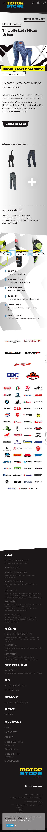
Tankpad (26, 609)
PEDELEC (7, 637)
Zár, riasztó (9, 606)
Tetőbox (10, 709)
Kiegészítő (8, 586)
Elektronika (26, 593)
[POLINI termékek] (7, 464)
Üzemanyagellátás (11, 597)
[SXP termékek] (38, 478)
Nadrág (13, 584)
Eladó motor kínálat (16, 560)
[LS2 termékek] (28, 438)
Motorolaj (8, 618)
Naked (14, 563)
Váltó (6, 650)
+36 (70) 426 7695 (35, 794)
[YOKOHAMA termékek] (23, 491)
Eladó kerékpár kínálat (18, 633)
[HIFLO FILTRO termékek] (28, 431)
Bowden (18, 593)
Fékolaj (16, 618)
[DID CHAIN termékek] (18, 411)
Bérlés (9, 714)
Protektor (31, 584)
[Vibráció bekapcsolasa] (43, 2)
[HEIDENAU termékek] (7, 431)
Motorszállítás (14, 742)
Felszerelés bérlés (16, 702)
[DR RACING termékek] (7, 418)
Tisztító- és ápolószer (12, 622)
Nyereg (26, 648)
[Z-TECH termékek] (33, 491)
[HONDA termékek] (7, 438)
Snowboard (11, 697)
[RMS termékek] (7, 471)
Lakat (26, 659)
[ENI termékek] (38, 418)
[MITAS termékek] (38, 444)
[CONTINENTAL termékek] (38, 404)
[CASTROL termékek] (28, 404)
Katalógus (10, 670)
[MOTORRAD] (33, 346)
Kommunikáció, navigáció (14, 609)
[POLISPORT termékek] (38, 458)
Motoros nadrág (11, 24)
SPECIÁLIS (32, 639)
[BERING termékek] (18, 398)
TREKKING (8, 639)
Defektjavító (17, 604)
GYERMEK (8, 641)
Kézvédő (29, 606)
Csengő (7, 657)
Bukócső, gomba (20, 606)
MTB (12, 637)
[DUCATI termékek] (18, 418)
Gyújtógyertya (20, 595)
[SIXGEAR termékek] (18, 478)
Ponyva (32, 609)
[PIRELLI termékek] (18, 458)
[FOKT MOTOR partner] (13, 358)
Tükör (40, 597)
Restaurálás (9, 757)
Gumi (12, 595)
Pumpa (18, 657)
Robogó (13, 673)
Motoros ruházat (15, 581)
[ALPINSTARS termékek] (38, 391)
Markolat (30, 657)
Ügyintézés (11, 732)
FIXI (24, 637)
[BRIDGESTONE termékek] (18, 404)
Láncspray (23, 618)
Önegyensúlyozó (30, 673)
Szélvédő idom (10, 611)
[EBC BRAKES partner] (13, 381)
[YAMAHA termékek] (12, 491)
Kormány (33, 597)
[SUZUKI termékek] (28, 478)
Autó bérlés (12, 690)
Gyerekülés (19, 659)
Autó (7, 680)
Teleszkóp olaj (10, 620)
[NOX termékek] (28, 451)
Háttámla (19, 611)
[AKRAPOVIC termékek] (28, 391)
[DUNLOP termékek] (28, 418)
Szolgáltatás (13, 722)
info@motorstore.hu (34, 801)
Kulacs (23, 657)
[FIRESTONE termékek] (7, 424)
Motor (8, 555)
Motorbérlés (12, 567)
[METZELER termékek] (18, 444)
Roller (39, 673)
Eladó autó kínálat (16, 685)
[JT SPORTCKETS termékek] (28, 458)
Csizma (7, 584)
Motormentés (9, 745)
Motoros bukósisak (16, 572)
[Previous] (4, 254)
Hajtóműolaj (31, 620)
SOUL (37, 639)
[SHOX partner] (33, 358)
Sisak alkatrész (10, 577)
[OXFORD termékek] (7, 458)
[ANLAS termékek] (7, 398)
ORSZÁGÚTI (18, 637)
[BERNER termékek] (28, 398)
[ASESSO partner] (13, 346)
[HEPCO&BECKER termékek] (18, 431)
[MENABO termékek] (7, 444)
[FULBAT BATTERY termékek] (28, 424)
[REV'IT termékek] (38, 464)
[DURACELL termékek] (28, 411)
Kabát (18, 584)
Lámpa (13, 657)
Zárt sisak (8, 575)
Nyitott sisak (29, 575)
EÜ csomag (36, 604)
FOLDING (25, 639)
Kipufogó (26, 597)
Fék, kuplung (36, 593)
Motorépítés (12, 753)
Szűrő (33, 595)
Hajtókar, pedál (36, 648)
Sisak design (12, 760)
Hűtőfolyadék (21, 620)
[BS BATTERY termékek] (38, 398)
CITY (13, 639)
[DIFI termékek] (38, 411)
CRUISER (18, 639)
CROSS (37, 637)
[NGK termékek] (38, 451)
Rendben (10, 825)
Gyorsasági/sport (23, 563)
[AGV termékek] (18, 391)
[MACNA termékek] (38, 438)
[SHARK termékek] (7, 478)
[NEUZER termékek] (18, 451)
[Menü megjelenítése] (3, 2)
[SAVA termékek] (18, 471)
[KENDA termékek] (18, 438)
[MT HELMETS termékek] (7, 451)
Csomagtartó (9, 659)
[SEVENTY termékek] (28, 471)
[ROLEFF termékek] (18, 464)
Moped (7, 673)
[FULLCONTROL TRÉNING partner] (33, 381)
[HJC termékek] (38, 431)
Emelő (25, 611)
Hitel (8, 727)
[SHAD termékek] (38, 471)
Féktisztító (32, 618)
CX (27, 637)
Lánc (20, 597)
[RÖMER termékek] (28, 464)
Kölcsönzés (11, 748)
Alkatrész (10, 590)
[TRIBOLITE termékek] (7, 484)
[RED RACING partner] (23, 370)
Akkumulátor (9, 593)
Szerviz (9, 737)
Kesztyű (24, 584)
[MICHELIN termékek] (28, 444)
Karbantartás (13, 614)
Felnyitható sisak (19, 575)
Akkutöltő (8, 604)
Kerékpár (10, 628)
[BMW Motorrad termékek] (7, 404)
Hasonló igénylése (15, 124)
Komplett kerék (10, 648)
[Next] (43, 254)
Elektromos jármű (16, 665)
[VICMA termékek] (38, 484)
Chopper (8, 563)
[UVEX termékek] (18, 484)
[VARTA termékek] (28, 484)
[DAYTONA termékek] (7, 411)
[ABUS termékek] (7, 391)
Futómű (7, 595)
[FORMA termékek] (18, 424)
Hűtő (28, 595)
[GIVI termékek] (38, 424)
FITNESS (31, 637)
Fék (10, 650)
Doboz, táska (27, 604)
